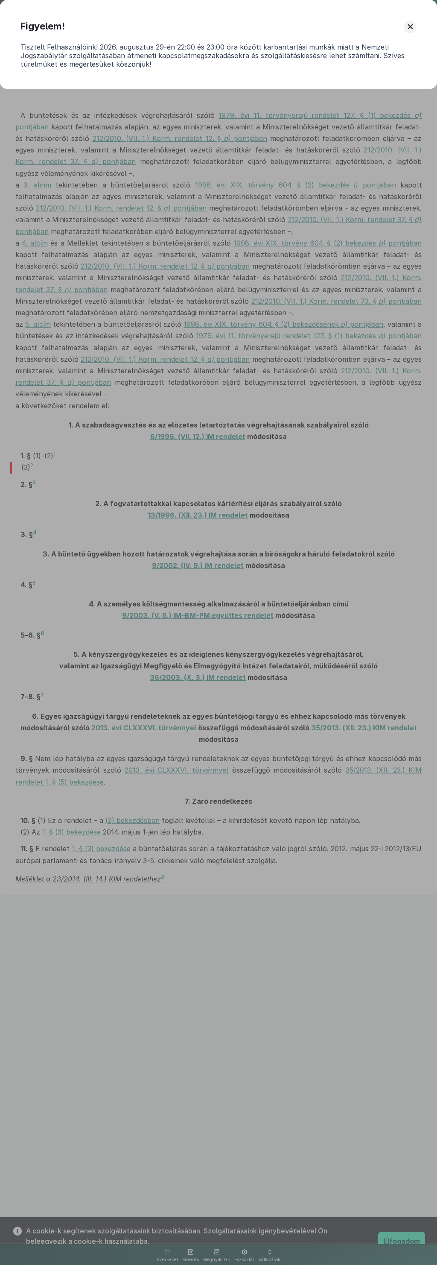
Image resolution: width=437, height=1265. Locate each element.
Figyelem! (42, 26)
